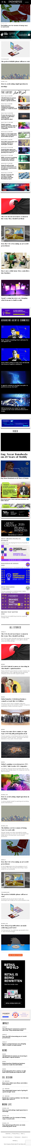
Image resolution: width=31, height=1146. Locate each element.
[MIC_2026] (15, 35)
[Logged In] (15, 1014)
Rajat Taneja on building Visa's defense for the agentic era (14, 340)
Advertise (8, 1133)
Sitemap (15, 1140)
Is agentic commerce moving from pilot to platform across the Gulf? (14, 386)
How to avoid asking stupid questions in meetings (14, 85)
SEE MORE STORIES (15, 955)
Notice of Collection (7, 1137)
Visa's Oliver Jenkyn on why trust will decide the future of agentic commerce (15, 363)
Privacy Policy (15, 1133)
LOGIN (27, 2)
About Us (24, 1137)
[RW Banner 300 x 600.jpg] (13, 984)
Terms (22, 1133)
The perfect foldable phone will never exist (15, 61)
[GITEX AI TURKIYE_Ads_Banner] (15, 187)
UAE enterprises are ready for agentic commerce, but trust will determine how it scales (14, 410)
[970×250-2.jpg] (15, 513)
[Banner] (15, 423)
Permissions (17, 1137)
